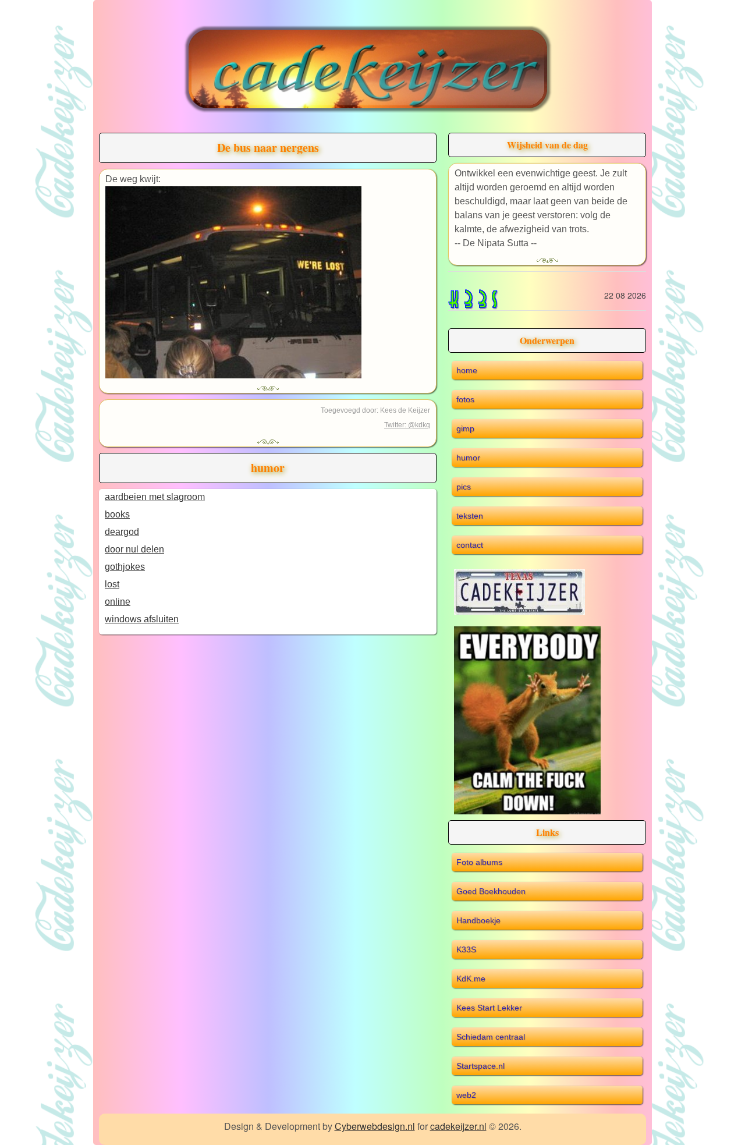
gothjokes (125, 567)
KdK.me (470, 978)
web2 (466, 1095)
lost (112, 584)
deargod (122, 532)
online (117, 602)
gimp (465, 428)
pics (463, 486)
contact (469, 545)
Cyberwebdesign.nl (375, 1126)
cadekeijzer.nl (458, 1126)
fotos (465, 399)
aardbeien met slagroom (155, 497)
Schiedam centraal (490, 1036)
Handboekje (478, 920)
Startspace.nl (480, 1065)
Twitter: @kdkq (407, 425)
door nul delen (134, 549)
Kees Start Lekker (489, 1007)
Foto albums (479, 862)
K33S (466, 949)
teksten (469, 515)
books (117, 514)
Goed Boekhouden (491, 891)
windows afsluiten (142, 619)
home (466, 370)
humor (468, 457)
